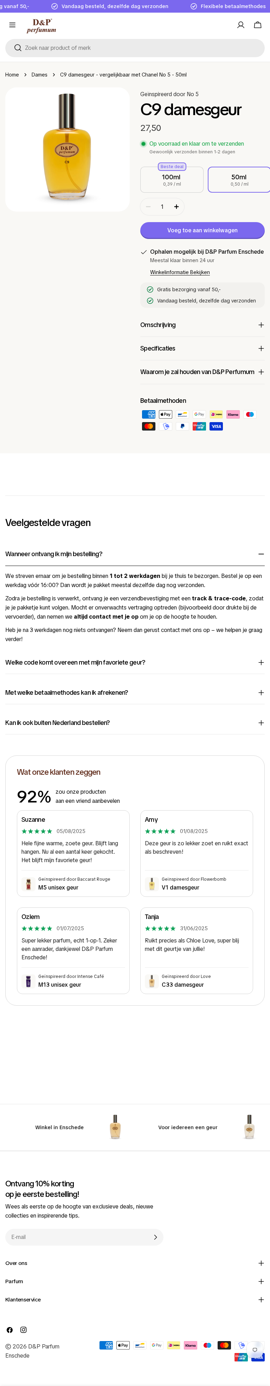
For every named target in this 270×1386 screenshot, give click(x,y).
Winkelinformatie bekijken (180, 272)
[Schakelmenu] (12, 25)
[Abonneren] (155, 1237)
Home (12, 75)
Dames (39, 75)
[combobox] (135, 48)
